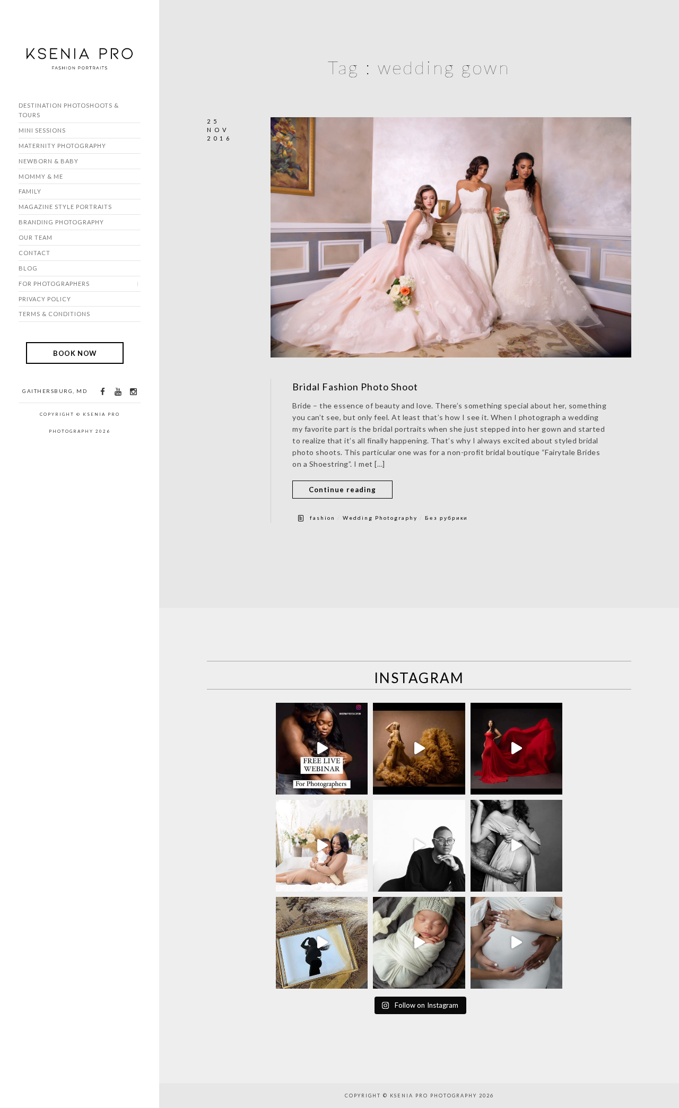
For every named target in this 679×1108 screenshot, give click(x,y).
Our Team (36, 237)
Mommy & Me (41, 176)
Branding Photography (61, 222)
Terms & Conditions (54, 313)
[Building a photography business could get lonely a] (322, 749)
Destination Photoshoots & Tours (69, 110)
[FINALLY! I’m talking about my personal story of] (516, 943)
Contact (34, 252)
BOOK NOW (75, 352)
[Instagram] (133, 392)
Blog (28, 268)
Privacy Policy (45, 298)
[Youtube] (117, 392)
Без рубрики (446, 517)
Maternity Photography (62, 145)
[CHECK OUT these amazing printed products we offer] (322, 943)
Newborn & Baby (49, 161)
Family (30, 191)
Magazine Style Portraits (65, 206)
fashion (322, 517)
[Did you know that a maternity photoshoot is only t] (419, 943)
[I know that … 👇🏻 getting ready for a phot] (516, 846)
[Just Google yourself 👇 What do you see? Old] (419, 846)
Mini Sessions (42, 130)
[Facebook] (102, 392)
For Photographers (54, 283)
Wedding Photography (380, 517)
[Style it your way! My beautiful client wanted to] (419, 749)
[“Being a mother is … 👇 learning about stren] (322, 846)
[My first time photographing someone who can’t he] (516, 749)
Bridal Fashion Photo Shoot (355, 386)
